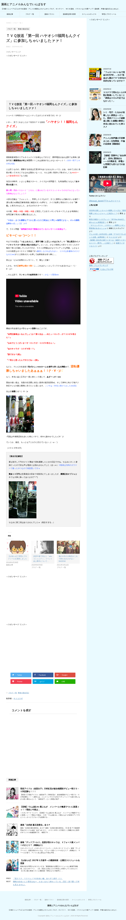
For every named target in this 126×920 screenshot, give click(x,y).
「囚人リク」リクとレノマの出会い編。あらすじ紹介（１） (38, 878)
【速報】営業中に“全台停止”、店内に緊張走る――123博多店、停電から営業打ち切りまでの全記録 (114, 161)
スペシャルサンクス (89, 14)
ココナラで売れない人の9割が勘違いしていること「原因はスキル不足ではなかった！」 (114, 96)
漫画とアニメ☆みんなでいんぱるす (23, 4)
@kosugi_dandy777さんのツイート (104, 201)
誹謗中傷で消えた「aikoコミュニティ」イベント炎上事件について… (42, 558)
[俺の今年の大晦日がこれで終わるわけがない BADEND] (68, 547)
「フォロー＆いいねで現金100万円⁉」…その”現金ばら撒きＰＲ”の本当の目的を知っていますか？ (114, 76)
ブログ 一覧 (29, 14)
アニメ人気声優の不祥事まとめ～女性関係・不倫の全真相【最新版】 (114, 141)
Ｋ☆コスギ (18, 698)
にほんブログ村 (106, 269)
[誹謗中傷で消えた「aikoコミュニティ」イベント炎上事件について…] (43, 547)
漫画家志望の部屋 (69, 14)
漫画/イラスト (49, 14)
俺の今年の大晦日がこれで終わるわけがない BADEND (68, 558)
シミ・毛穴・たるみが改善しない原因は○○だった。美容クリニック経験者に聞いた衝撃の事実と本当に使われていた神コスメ (114, 119)
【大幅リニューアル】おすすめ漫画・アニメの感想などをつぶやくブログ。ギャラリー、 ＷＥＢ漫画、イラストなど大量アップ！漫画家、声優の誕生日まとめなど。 (63, 910)
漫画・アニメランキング (98, 265)
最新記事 (10, 14)
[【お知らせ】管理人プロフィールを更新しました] (17, 547)
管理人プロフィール (109, 14)
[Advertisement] (43, 77)
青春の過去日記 (23, 693)
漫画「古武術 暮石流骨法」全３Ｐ (35, 825)
